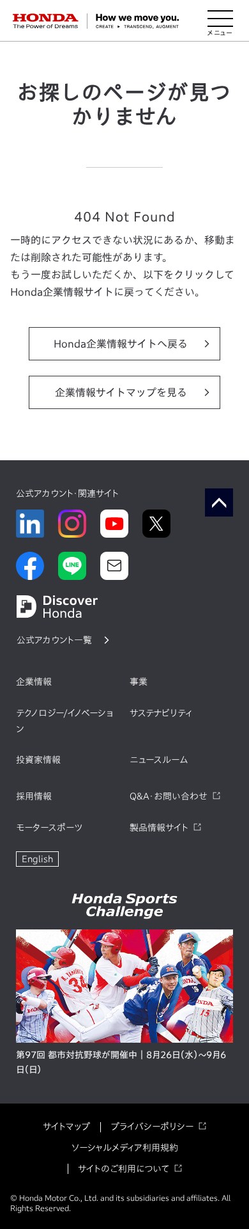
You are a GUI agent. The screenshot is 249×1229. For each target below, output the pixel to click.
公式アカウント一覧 (54, 640)
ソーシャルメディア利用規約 (125, 1147)
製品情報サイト (159, 827)
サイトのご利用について (123, 1168)
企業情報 (34, 681)
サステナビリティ (161, 713)
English (37, 859)
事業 (138, 681)
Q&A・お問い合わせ (168, 796)
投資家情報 (38, 759)
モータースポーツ (49, 827)
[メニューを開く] (220, 21)
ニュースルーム (159, 759)
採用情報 (34, 796)
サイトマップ (66, 1126)
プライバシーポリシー (151, 1126)
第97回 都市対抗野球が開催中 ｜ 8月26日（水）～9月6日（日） (121, 1062)
